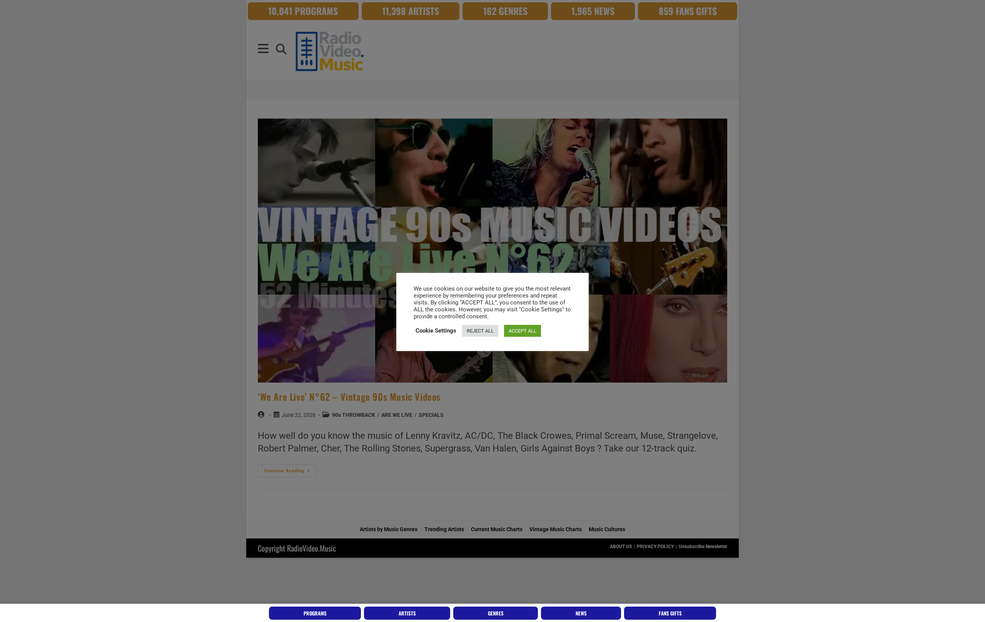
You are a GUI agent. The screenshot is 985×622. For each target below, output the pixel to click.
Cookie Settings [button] (436, 330)
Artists (407, 613)
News (581, 613)
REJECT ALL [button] (480, 331)
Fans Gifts (670, 613)
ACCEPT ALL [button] (522, 331)
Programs (315, 613)
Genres (496, 613)
